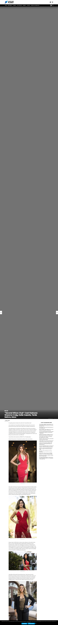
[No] (35, 623)
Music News (10, 5)
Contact (28, 5)
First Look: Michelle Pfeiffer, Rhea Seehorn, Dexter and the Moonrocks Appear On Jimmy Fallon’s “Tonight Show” (46, 432)
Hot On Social (19, 5)
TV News (14, 5)
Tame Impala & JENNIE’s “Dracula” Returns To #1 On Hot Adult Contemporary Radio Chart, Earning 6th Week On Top (46, 425)
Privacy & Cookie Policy (35, 5)
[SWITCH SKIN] (51, 5)
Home (6, 5)
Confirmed (24, 623)
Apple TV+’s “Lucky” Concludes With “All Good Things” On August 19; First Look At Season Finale (45, 449)
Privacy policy (31, 623)
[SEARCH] (52, 5)
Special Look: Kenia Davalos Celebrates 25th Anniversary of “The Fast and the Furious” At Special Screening (45, 444)
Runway (24, 5)
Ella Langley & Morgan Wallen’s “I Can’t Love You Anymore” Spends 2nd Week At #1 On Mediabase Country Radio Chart (46, 458)
